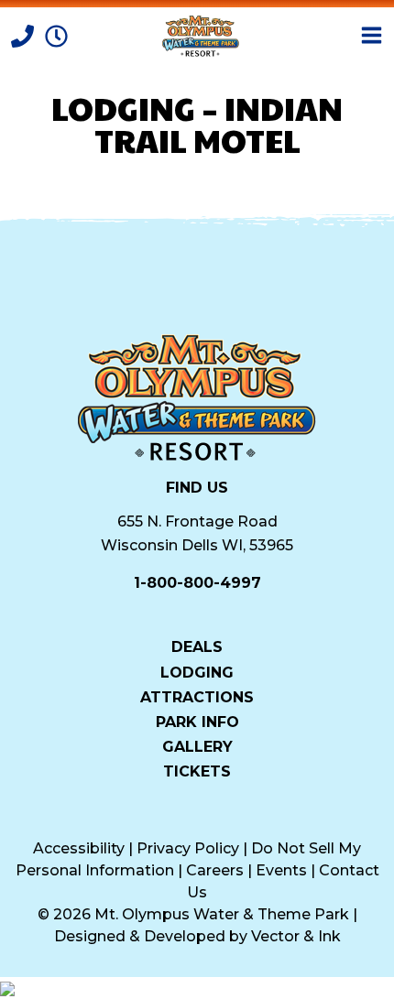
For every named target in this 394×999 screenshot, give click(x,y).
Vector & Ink (296, 936)
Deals (197, 646)
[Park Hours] (56, 34)
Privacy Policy (188, 848)
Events (281, 870)
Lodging (197, 671)
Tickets (197, 771)
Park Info (197, 721)
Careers (215, 870)
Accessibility (79, 848)
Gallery (197, 746)
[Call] (24, 34)
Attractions (197, 697)
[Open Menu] (371, 35)
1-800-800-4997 (197, 583)
